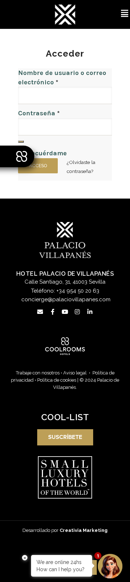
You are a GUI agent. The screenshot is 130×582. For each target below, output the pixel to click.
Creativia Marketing (84, 530)
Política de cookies (56, 380)
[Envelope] (40, 312)
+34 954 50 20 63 (77, 291)
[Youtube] (65, 312)
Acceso (38, 165)
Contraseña (39, 113)
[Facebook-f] (52, 312)
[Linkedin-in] (90, 312)
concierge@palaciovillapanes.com (65, 299)
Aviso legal (75, 373)
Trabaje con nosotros (38, 373)
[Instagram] (77, 312)
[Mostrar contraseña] (21, 142)
